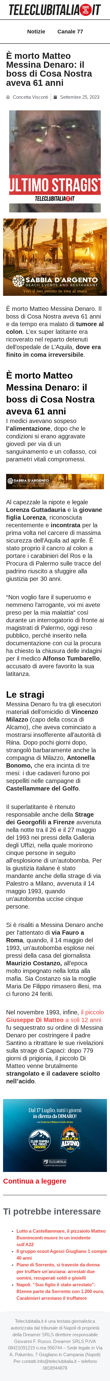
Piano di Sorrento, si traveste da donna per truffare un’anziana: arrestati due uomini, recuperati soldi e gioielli (58, 1271)
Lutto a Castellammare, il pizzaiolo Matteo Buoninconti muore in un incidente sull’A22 (61, 1238)
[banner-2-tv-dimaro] (55, 1135)
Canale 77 (70, 32)
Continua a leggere (34, 1181)
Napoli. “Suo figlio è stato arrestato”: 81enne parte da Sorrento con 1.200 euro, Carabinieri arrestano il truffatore (60, 1291)
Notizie (36, 32)
